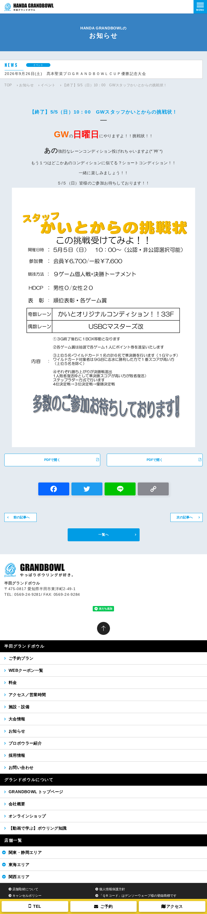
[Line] (120, 489)
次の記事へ (185, 517)
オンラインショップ (27, 816)
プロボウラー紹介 (25, 743)
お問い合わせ (21, 767)
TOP (8, 85)
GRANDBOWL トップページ (36, 791)
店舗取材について (25, 889)
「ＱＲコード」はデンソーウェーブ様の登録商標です (138, 896)
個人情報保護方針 (112, 889)
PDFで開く (52, 460)
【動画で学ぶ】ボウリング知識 (38, 828)
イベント (48, 85)
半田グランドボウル (24, 646)
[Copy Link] (153, 489)
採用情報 (17, 755)
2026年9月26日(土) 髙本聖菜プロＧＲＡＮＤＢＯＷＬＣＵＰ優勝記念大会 (75, 73)
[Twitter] (87, 489)
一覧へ (103, 534)
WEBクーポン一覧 (26, 670)
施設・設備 (19, 706)
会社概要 (17, 804)
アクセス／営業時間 (27, 694)
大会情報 (17, 719)
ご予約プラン (21, 658)
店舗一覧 (13, 840)
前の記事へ (21, 517)
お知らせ (26, 85)
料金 (13, 682)
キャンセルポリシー (27, 896)
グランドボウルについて (29, 779)
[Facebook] (53, 489)
